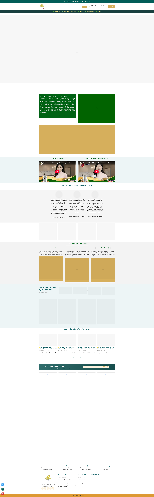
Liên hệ (99, 11)
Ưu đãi (81, 11)
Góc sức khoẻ (90, 11)
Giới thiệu (66, 11)
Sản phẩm (73, 11)
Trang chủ (57, 11)
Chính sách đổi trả (81, 485)
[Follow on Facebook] (108, 11)
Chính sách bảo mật (81, 479)
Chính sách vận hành (82, 481)
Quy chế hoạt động (81, 477)
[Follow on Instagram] (109, 11)
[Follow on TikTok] (111, 11)
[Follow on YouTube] (114, 11)
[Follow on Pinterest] (112, 11)
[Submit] (84, 7)
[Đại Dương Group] (43, 6)
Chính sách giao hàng (82, 483)
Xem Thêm (88, 1)
